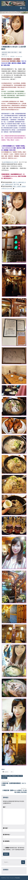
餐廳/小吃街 (19, 775)
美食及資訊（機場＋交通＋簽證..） (10, 52)
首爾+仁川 (4, 54)
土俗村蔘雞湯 (5, 775)
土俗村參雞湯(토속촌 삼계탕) (10, 162)
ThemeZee (17, 877)
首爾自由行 (4, 777)
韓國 (20, 52)
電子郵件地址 (6, 834)
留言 (4, 807)
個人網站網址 (6, 841)
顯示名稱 (5, 828)
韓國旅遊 (14, 775)
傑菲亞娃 (12, 56)
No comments (19, 56)
